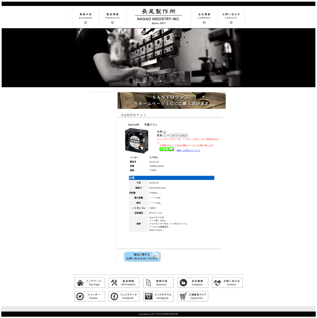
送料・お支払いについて (188, 150)
